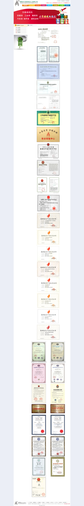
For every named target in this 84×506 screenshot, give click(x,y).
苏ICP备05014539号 (42, 505)
